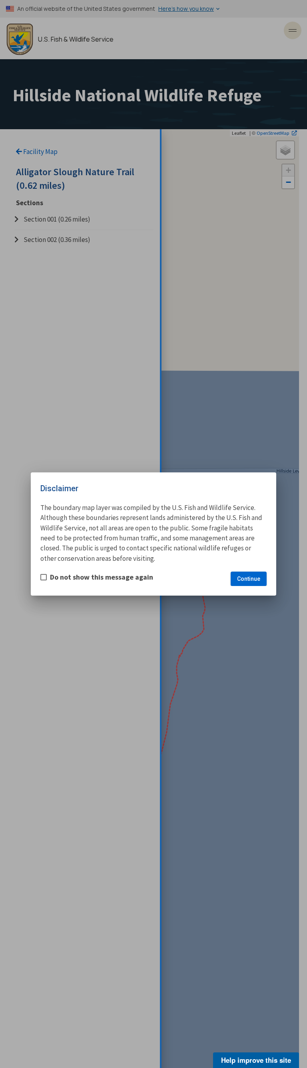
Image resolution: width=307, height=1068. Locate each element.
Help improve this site (256, 1060)
